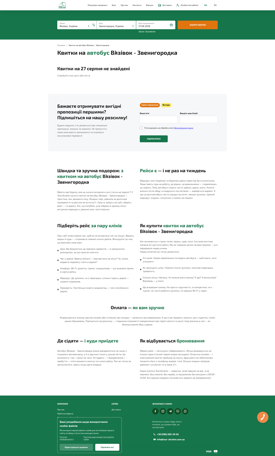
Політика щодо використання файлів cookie (99, 438)
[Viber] (178, 411)
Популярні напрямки (97, 5)
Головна (61, 45)
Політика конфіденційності (67, 438)
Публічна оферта (65, 413)
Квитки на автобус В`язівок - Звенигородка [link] (89, 45)
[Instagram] (163, 411)
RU (215, 5)
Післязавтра (150, 31)
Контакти (137, 5)
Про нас (124, 5)
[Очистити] (88, 26)
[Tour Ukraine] (62, 5)
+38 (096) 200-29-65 (168, 434)
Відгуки (149, 5)
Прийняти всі (107, 447)
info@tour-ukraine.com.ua (171, 439)
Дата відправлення (146, 23)
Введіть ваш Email (189, 113)
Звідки (62, 23)
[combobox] (73, 26)
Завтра (141, 31)
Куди (101, 23)
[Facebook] (155, 411)
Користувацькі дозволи (76, 447)
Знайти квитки (198, 25)
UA (205, 5)
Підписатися (154, 139)
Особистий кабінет (190, 5)
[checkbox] (141, 128)
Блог (114, 5)
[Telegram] (170, 411)
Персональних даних (183, 128)
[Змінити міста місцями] (94, 25)
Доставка (167, 5)
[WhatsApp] (185, 411)
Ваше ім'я (144, 113)
